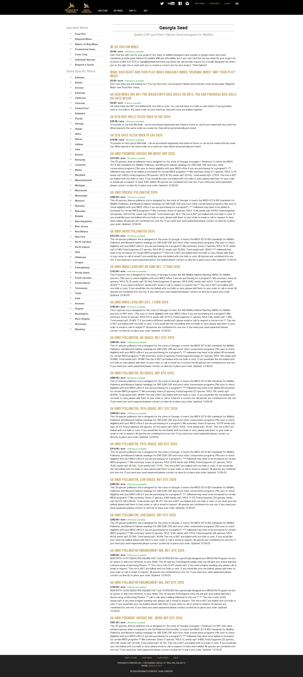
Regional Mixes (83, 39)
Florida (79, 118)
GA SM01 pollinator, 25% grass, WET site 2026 (144, 408)
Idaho (78, 134)
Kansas (79, 154)
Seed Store (102, 10)
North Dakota (82, 247)
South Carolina (83, 278)
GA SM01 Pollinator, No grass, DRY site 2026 (142, 373)
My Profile (118, 10)
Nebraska (80, 211)
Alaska (78, 82)
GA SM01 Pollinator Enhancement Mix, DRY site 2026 (147, 582)
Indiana (79, 144)
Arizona (79, 87)
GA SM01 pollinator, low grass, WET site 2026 (143, 479)
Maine (78, 170)
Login (227, 4)
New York (80, 237)
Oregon (79, 262)
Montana (80, 206)
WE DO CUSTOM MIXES (124, 46)
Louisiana (80, 165)
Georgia (79, 123)
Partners (200, 4)
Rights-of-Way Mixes (86, 44)
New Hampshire (83, 221)
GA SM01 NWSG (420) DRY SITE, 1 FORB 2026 (139, 302)
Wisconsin (80, 324)
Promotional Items (85, 49)
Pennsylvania (82, 267)
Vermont (79, 303)
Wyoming (80, 329)
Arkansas (80, 93)
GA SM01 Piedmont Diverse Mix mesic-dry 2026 (142, 153)
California (80, 98)
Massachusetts (83, 180)
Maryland (80, 175)
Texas (78, 293)
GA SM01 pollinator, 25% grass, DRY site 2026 (143, 443)
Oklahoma (80, 257)
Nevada (79, 216)
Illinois (78, 139)
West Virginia (82, 319)
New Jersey (81, 226)
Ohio (77, 252)
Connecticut (82, 108)
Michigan (80, 185)
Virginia (79, 308)
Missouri (80, 200)
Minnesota (81, 190)
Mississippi (81, 195)
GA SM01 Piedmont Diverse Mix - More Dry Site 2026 (146, 617)
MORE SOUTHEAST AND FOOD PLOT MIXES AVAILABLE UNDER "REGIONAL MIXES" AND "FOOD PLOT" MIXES (173, 74)
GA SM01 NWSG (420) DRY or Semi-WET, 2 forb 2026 (145, 266)
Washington (81, 314)
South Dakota (82, 283)
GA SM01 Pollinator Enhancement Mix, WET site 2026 (147, 550)
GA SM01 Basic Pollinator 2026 (132, 231)
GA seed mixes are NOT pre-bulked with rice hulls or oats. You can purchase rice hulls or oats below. (173, 96)
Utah (77, 298)
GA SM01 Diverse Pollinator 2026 (134, 192)
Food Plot (80, 34)
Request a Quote (84, 64)
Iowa (77, 149)
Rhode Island (82, 272)
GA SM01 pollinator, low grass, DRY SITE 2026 (143, 515)
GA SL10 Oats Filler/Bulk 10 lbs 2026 (136, 135)
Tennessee (81, 288)
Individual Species (85, 59)
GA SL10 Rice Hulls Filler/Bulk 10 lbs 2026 (140, 116)
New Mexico (81, 231)
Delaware (80, 113)
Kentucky (80, 159)
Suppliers (214, 4)
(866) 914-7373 (155, 666)
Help (146, 10)
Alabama (79, 77)
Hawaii (78, 129)
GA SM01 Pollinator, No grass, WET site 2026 (142, 337)
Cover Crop (81, 54)
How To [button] (132, 10)
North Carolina (83, 242)
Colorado (80, 103)
